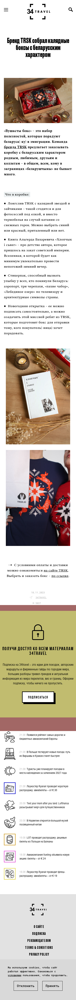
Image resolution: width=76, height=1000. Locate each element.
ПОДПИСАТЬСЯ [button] (38, 697)
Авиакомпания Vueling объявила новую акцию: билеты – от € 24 (44, 856)
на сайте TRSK (56, 570)
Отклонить (25, 986)
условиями (14, 975)
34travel (41, 597)
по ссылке (59, 575)
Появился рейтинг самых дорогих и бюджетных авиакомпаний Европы (42, 736)
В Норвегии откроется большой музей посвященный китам (43, 822)
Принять (52, 986)
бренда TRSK (15, 147)
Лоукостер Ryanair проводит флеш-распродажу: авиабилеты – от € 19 (42, 873)
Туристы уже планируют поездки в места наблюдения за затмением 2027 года (43, 770)
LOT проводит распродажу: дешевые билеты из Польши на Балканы (43, 839)
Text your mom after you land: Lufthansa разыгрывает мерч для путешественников (44, 805)
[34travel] (38, 11)
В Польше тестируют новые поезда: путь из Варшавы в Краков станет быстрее (44, 753)
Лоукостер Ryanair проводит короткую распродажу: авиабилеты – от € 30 (43, 788)
